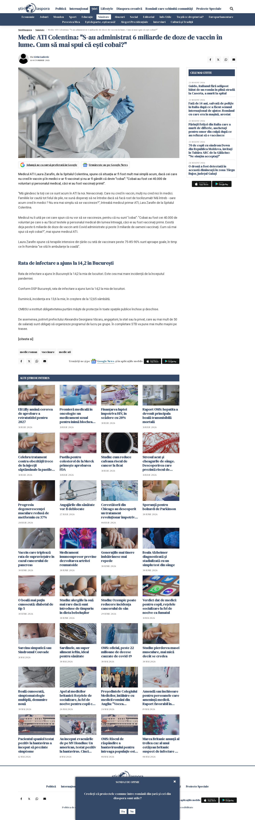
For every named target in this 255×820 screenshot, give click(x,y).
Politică (61, 8)
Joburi (44, 17)
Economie (28, 17)
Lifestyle (107, 8)
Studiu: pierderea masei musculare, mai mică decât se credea (161, 652)
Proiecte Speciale (208, 8)
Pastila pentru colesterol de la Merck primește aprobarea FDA (77, 463)
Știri (94, 8)
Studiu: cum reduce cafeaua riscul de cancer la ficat (116, 461)
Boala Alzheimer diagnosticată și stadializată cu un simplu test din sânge (159, 558)
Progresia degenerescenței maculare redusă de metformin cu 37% (33, 511)
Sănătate (103, 17)
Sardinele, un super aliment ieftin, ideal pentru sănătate (75, 652)
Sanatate (39, 29)
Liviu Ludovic (41, 57)
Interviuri (159, 22)
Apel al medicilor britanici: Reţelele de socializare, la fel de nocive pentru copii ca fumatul (77, 697)
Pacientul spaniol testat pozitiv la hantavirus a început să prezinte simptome (36, 745)
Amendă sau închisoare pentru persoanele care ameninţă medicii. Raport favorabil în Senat (161, 697)
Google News (105, 361)
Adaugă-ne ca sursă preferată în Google (51, 165)
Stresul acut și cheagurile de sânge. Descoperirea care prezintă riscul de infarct (159, 463)
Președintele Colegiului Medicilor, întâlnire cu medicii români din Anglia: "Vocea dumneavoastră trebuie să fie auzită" (119, 697)
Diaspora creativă (129, 8)
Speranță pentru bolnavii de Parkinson (159, 507)
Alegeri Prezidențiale (134, 22)
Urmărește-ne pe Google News (108, 165)
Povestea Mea (71, 22)
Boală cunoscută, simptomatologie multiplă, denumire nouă (32, 697)
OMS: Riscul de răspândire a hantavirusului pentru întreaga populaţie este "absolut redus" (119, 745)
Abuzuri (119, 17)
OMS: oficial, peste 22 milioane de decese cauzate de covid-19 (117, 652)
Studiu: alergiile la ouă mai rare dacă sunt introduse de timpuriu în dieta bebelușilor (77, 606)
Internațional (79, 8)
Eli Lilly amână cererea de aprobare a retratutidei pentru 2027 (35, 415)
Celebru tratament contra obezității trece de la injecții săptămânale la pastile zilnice (35, 463)
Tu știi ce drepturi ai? (190, 17)
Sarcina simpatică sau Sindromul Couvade (34, 650)
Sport (72, 17)
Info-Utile (165, 17)
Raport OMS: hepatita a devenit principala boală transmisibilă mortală (160, 415)
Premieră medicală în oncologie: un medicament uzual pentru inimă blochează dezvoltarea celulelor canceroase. (78, 415)
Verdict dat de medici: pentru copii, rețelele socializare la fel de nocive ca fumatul (160, 606)
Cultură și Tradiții (182, 22)
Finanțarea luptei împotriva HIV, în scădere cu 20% (114, 413)
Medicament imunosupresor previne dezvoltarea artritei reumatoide (78, 558)
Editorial (148, 17)
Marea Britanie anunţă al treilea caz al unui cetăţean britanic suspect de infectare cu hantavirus (161, 745)
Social (134, 17)
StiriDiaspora (25, 29)
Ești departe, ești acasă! (100, 22)
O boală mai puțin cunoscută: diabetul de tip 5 (35, 604)
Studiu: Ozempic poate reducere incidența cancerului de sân (118, 604)
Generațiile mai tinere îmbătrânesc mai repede (117, 556)
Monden (58, 17)
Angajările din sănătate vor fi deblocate (77, 507)
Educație (87, 17)
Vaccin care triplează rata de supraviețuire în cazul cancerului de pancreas (36, 558)
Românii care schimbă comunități (169, 8)
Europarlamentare (221, 17)
